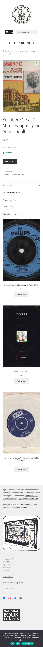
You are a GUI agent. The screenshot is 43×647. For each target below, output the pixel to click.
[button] (11, 32)
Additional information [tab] (12, 192)
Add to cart (9, 161)
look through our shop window (15, 507)
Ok (13, 643)
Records (14, 51)
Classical (14, 174)
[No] (40, 638)
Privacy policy (28, 643)
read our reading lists (25, 504)
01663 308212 (8, 577)
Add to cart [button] (21, 294)
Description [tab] (7, 186)
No (18, 643)
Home (7, 51)
